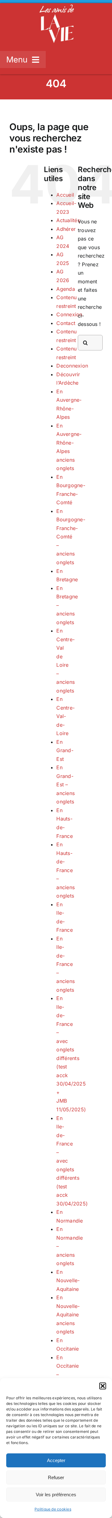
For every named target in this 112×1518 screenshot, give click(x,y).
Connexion (69, 314)
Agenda (65, 289)
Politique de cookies (53, 1509)
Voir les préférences (56, 1494)
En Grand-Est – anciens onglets (65, 784)
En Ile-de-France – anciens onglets (65, 964)
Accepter (56, 1460)
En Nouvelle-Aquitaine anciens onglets (68, 1314)
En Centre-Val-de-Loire (65, 716)
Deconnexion (72, 366)
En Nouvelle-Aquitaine (68, 1280)
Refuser (56, 1477)
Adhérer (66, 229)
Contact (65, 323)
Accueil (65, 195)
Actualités (68, 220)
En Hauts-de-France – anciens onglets (65, 870)
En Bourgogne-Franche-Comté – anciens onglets (70, 536)
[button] (103, 1386)
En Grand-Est (64, 750)
